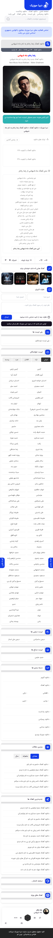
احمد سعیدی (39, 386)
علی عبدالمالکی (14, 501)
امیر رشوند (14, 392)
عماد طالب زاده (39, 524)
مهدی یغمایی (14, 593)
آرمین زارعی (14, 369)
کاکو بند (39, 535)
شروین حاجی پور (14, 484)
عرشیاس (39, 495)
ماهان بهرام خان (39, 552)
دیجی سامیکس (39, 639)
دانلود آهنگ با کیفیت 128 (26, 150)
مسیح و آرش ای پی (14, 581)
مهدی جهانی (13, 587)
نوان (39, 610)
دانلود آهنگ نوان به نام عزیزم (38, 847)
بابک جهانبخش (14, 409)
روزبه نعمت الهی (14, 455)
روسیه (7, 359)
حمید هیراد (14, 438)
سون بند (14, 466)
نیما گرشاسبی (14, 610)
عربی (24, 701)
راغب (39, 443)
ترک (36, 359)
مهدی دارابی (39, 593)
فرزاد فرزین (39, 529)
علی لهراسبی (39, 507)
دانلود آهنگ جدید (36, 59)
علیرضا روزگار (13, 512)
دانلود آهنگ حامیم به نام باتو (38, 819)
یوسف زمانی (13, 621)
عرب (16, 359)
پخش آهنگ (21, 14)
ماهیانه (25, 756)
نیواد (39, 615)
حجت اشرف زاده (39, 432)
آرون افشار (39, 375)
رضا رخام (26, 59)
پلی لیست (31, 14)
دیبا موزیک (44, 128)
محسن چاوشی (39, 564)
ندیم (14, 604)
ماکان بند (13, 547)
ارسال (7, 317)
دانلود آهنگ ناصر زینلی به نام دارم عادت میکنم (32, 830)
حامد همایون (39, 426)
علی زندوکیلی (39, 501)
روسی (45, 701)
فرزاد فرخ (14, 524)
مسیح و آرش (39, 581)
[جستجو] (8, 19)
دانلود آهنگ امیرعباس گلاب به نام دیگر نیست (33, 825)
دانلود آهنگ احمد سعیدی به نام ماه (36, 836)
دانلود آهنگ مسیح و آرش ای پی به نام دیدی (33, 841)
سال (16, 756)
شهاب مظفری (39, 489)
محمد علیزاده (14, 570)
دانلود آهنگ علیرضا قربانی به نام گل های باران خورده (30, 858)
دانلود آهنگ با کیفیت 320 (26, 159)
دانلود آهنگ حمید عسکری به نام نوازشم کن (33, 813)
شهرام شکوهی (14, 489)
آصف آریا (14, 375)
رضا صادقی (14, 449)
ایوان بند (14, 403)
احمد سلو (13, 386)
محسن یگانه (13, 564)
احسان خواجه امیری (39, 380)
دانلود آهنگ (33, 11)
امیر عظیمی (39, 398)
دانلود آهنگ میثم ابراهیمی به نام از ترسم (34, 808)
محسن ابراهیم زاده (14, 558)
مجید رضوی (39, 558)
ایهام (39, 403)
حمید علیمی (39, 657)
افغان (27, 359)
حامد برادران (13, 421)
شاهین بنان (39, 484)
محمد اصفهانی (39, 570)
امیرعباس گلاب (14, 398)
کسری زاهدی (39, 541)
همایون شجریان (14, 615)
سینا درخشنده (14, 472)
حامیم (14, 426)
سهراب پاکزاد (39, 466)
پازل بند (39, 421)
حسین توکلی (13, 432)
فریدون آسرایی (14, 529)
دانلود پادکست (21, 11)
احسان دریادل (14, 380)
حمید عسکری (39, 438)
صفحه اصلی (43, 11)
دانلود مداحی (44, 727)
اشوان (39, 392)
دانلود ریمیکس (42, 14)
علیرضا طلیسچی (39, 518)
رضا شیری (39, 449)
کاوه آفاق (14, 535)
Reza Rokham (23, 63)
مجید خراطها (13, 552)
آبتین (39, 369)
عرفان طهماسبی (14, 495)
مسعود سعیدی (39, 575)
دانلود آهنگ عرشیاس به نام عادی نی (36, 864)
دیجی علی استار (14, 639)
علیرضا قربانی (14, 518)
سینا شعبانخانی (39, 478)
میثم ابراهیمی (14, 598)
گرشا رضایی (14, 541)
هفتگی (34, 756)
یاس (39, 621)
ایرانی (46, 359)
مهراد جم (39, 598)
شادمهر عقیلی (14, 478)
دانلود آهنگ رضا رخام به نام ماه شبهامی (27, 43)
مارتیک (39, 547)
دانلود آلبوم (45, 677)
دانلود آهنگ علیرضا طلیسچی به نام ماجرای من (32, 853)
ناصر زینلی (39, 604)
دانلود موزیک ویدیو (42, 734)
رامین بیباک (14, 443)
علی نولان (14, 507)
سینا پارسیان (39, 472)
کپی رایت (11, 14)
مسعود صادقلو (13, 575)
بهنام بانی (14, 415)
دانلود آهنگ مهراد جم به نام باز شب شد (34, 869)
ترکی (24, 693)
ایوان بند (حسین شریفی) (39, 409)
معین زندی (39, 587)
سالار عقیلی (39, 461)
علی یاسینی (39, 512)
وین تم (19, 934)
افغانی (45, 693)
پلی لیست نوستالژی (42, 340)
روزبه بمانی (39, 455)
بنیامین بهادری (39, 415)
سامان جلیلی (13, 461)
